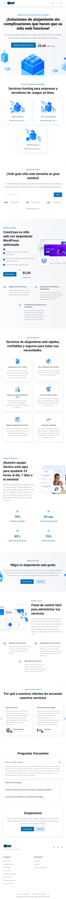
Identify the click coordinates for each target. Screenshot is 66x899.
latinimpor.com (47, 731)
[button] (64, 718)
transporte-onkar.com (18, 731)
